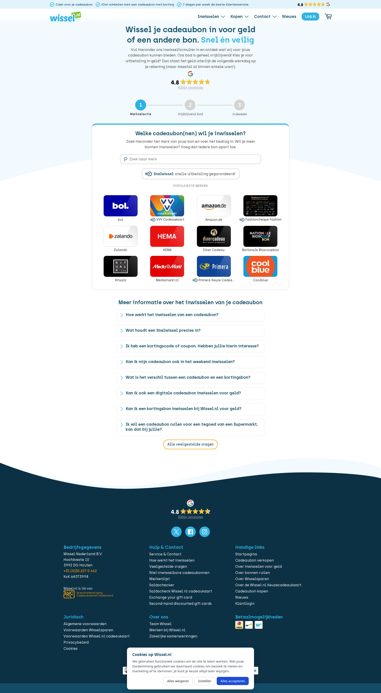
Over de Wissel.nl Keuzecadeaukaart (268, 585)
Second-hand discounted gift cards (180, 603)
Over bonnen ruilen (252, 573)
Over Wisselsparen (252, 579)
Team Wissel (160, 624)
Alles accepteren (232, 681)
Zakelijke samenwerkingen (173, 636)
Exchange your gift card (170, 597)
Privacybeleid (76, 642)
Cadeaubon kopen (251, 591)
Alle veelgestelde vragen (190, 444)
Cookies (71, 648)
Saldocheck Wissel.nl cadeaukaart (180, 591)
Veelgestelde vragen (168, 566)
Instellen (204, 681)
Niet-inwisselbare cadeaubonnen (179, 573)
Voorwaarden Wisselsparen (88, 630)
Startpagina (246, 554)
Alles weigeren (178, 681)
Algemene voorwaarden (85, 624)
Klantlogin (244, 603)
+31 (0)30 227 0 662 (80, 571)
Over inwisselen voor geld (258, 566)
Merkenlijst (159, 579)
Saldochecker (161, 585)
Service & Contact (165, 554)
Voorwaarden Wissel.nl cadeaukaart (97, 636)
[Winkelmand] (328, 16)
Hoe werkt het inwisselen (171, 560)
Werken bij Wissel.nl (167, 630)
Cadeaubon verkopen (254, 560)
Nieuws (241, 597)
